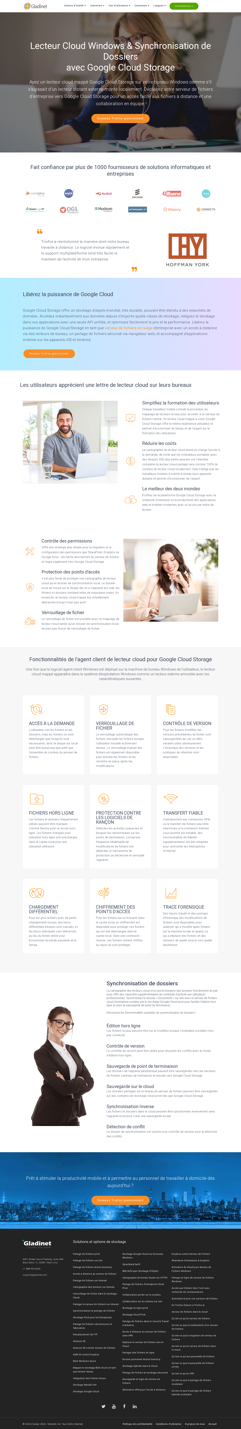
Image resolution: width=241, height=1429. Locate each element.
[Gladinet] (35, 6)
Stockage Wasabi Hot (85, 1384)
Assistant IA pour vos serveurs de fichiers (195, 1298)
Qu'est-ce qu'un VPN (183, 1373)
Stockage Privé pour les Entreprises (92, 1317)
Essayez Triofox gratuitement (120, 118)
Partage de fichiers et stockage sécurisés (145, 1372)
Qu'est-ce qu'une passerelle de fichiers (193, 1356)
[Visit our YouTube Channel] (114, 1406)
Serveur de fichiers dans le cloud (190, 1311)
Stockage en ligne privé (135, 1308)
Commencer (183, 6)
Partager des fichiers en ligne (138, 1352)
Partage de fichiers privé (86, 1254)
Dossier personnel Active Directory (141, 1359)
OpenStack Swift (131, 1264)
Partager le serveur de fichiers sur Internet (96, 1304)
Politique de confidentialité (137, 1424)
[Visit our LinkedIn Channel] (134, 1406)
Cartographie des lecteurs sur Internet (94, 1287)
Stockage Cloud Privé (134, 1314)
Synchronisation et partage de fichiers (94, 1310)
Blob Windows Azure (84, 1361)
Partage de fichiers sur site (88, 1260)
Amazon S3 (79, 1341)
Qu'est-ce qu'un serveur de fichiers (191, 1318)
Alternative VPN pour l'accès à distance (144, 1389)
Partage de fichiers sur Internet (90, 1280)
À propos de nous (195, 1424)
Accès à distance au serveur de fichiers (94, 1273)
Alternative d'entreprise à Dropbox (190, 1260)
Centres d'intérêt (74, 5)
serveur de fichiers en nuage (129, 328)
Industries (96, 5)
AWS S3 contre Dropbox (86, 1354)
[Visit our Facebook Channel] (124, 1406)
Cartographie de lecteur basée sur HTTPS (144, 1277)
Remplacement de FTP (85, 1334)
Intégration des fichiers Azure (89, 1378)
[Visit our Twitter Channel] (103, 1406)
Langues (159, 5)
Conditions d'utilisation (169, 1424)
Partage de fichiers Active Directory (92, 1267)
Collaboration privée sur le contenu (141, 1294)
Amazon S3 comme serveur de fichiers (94, 1348)
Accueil (213, 1424)
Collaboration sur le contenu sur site (142, 1301)
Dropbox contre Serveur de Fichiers (191, 1254)
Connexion (141, 5)
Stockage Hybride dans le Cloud (140, 1366)
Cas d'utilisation (118, 5)
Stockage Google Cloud (86, 1391)
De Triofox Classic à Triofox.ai (188, 1305)
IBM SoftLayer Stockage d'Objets (140, 1271)
